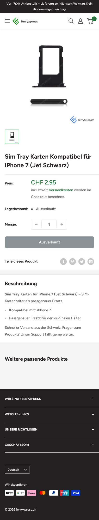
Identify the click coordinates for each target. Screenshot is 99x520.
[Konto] (80, 21)
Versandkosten (61, 190)
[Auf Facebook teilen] (63, 261)
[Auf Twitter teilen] (81, 261)
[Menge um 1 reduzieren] (36, 224)
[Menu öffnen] (7, 21)
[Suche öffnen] (71, 21)
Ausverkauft (49, 242)
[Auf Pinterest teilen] (72, 261)
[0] (90, 21)
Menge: (11, 224)
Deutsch (13, 469)
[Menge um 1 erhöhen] (62, 224)
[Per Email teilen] (90, 261)
